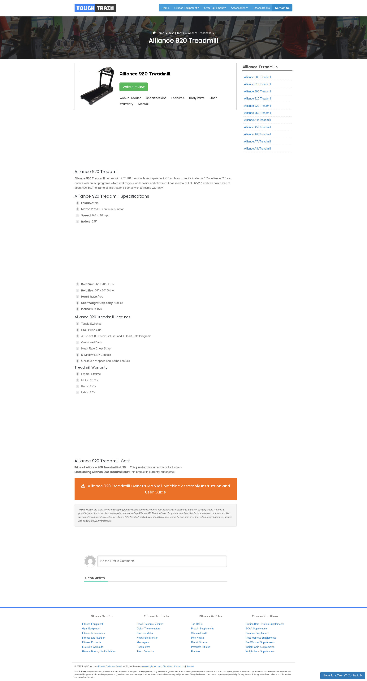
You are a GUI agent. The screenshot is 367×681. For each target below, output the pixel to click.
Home (165, 7)
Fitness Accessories (93, 633)
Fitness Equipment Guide (110, 666)
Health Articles (108, 651)
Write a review (134, 87)
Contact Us (282, 7)
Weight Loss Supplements (260, 651)
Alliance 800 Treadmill (257, 77)
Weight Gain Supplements (260, 646)
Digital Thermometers (148, 628)
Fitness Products (91, 642)
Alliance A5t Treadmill (257, 127)
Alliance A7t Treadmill (257, 141)
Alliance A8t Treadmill (257, 148)
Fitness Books (261, 7)
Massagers (143, 642)
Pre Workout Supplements (260, 642)
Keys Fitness (176, 33)
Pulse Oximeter (145, 651)
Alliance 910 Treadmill (257, 98)
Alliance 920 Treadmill (257, 105)
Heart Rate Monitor (147, 637)
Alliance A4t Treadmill (257, 119)
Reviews (196, 651)
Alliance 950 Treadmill (257, 112)
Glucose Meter (145, 633)
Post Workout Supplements (261, 637)
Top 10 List (197, 624)
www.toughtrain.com (151, 666)
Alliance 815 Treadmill (257, 84)
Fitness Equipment (92, 624)
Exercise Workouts (92, 646)
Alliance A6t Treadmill (257, 134)
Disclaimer (167, 666)
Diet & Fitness (199, 642)
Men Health (197, 637)
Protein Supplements (202, 628)
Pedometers (143, 646)
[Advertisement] (156, 139)
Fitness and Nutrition (93, 637)
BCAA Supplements (257, 628)
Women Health (199, 633)
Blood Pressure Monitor (150, 624)
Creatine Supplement (257, 633)
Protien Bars (252, 624)
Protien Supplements (272, 624)
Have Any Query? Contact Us (343, 675)
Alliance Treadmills (199, 33)
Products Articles (200, 646)
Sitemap (190, 666)
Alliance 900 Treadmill (257, 91)
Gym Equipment (91, 628)
